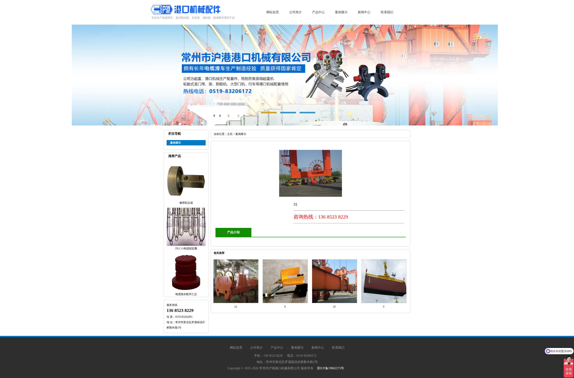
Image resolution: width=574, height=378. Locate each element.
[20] (334, 302)
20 (334, 306)
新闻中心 (364, 12)
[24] (236, 302)
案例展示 (341, 12)
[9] (384, 302)
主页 (230, 134)
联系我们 (387, 12)
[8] (285, 302)
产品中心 (318, 12)
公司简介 (295, 12)
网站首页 (272, 12)
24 (235, 306)
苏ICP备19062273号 (330, 368)
